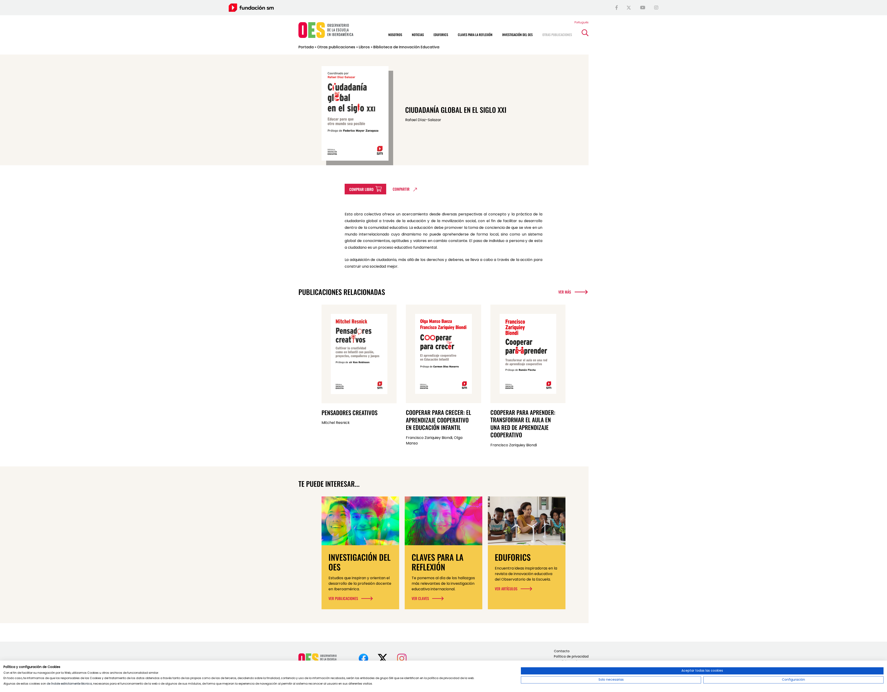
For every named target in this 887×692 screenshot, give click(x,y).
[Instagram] (656, 7)
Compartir (401, 189)
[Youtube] (642, 7)
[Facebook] (616, 7)
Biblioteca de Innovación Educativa (406, 47)
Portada (306, 47)
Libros (364, 47)
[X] (628, 7)
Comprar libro (361, 189)
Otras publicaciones (336, 47)
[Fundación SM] (251, 7)
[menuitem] (581, 22)
